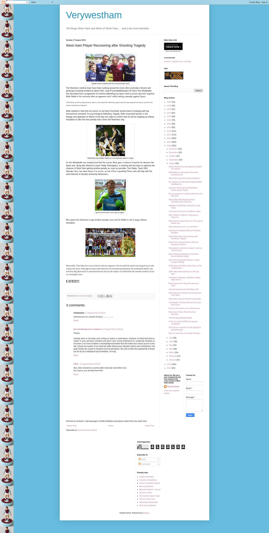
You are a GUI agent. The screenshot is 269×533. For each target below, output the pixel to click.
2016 (169, 138)
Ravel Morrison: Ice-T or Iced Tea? (183, 227)
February (173, 356)
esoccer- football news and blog (177, 61)
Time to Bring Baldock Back (180, 318)
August (172, 163)
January (172, 360)
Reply (75, 320)
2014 (169, 146)
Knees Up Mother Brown (149, 483)
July (171, 338)
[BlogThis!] (102, 296)
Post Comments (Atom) (87, 430)
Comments (145, 464)
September (174, 160)
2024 (169, 109)
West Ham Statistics (147, 505)
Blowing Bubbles (146, 486)
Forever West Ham (147, 499)
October (172, 156)
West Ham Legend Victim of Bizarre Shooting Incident (184, 243)
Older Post (149, 426)
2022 (169, 116)
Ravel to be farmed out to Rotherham (184, 308)
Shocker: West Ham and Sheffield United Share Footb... (183, 189)
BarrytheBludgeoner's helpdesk (87, 329)
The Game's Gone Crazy (149, 496)
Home (110, 426)
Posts (143, 459)
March (172, 352)
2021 (169, 120)
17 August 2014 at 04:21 (113, 329)
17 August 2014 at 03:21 (95, 313)
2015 (169, 142)
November (173, 152)
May (171, 345)
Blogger (146, 513)
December (173, 149)
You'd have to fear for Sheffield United (185, 211)
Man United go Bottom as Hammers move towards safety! (184, 255)
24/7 (179, 51)
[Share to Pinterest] (110, 296)
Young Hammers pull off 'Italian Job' (184, 289)
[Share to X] (104, 296)
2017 (169, 135)
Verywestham (94, 15)
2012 (169, 368)
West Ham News (171, 51)
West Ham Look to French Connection (185, 299)
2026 (169, 102)
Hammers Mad (145, 493)
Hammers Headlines (148, 480)
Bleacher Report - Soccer (150, 489)
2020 (169, 124)
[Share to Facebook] (107, 296)
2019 (169, 127)
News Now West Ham (148, 502)
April (171, 349)
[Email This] (99, 296)
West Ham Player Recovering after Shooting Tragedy (183, 237)
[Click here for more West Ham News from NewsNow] (173, 46)
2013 (169, 364)
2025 (169, 106)
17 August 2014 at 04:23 (90, 364)
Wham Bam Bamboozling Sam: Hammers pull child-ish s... (182, 201)
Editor (76, 364)
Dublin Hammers (146, 477)
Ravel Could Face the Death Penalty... (185, 333)
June (171, 341)
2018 (169, 131)
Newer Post (72, 426)
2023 (169, 113)
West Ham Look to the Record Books (184, 178)
